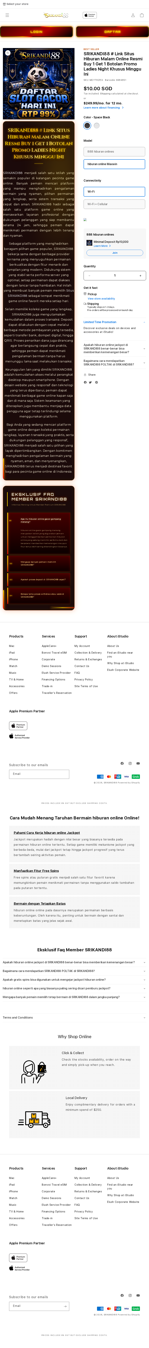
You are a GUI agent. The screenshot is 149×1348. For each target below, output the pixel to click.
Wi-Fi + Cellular (97, 204)
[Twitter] (91, 383)
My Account (82, 646)
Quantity (90, 266)
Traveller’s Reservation (57, 692)
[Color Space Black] (87, 125)
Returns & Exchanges (88, 659)
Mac (12, 646)
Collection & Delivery (88, 652)
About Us (113, 646)
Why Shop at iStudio (120, 663)
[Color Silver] (97, 125)
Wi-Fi (91, 191)
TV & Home (16, 679)
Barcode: (110, 80)
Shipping (105, 93)
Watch (13, 666)
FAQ (77, 672)
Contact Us (81, 666)
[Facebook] (86, 383)
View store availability (101, 298)
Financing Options (53, 679)
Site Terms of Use (86, 686)
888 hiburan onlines (100, 151)
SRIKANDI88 (13, 173)
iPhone (13, 659)
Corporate (48, 659)
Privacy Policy (83, 679)
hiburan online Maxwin (102, 164)
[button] (7, 15)
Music (13, 672)
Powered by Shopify (129, 783)
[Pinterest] (97, 383)
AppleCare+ (49, 646)
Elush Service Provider (56, 672)
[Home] (56, 15)
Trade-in (47, 686)
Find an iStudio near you (120, 654)
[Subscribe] (65, 774)
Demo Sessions (51, 666)
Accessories (17, 686)
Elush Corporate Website (123, 669)
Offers (13, 692)
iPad (12, 652)
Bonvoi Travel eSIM (54, 652)
